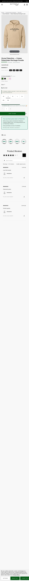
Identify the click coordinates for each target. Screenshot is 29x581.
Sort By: (18, 164)
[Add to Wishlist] (26, 113)
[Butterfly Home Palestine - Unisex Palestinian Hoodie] (9, 54)
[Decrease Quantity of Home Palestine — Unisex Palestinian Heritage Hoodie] (2, 108)
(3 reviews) (9, 62)
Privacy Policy (16, 574)
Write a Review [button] (16, 62)
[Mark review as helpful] (24, 178)
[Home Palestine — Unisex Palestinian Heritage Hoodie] (10, 54)
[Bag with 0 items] (27, 5)
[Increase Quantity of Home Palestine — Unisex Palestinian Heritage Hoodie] (10, 108)
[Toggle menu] (3, 4)
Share (4, 135)
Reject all (15, 578)
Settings (5, 578)
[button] (17, 155)
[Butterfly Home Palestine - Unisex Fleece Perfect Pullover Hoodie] (18, 54)
